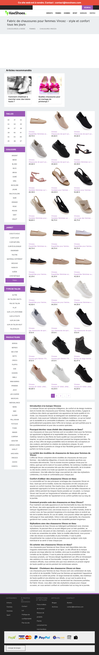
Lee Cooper (14, 394)
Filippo (14, 364)
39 (8, 132)
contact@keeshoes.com (68, 2)
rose (15, 206)
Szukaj (87, 7)
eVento (15, 466)
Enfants (9, 603)
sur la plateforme (14, 312)
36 (8, 128)
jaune (14, 189)
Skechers (14, 453)
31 (14, 120)
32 (21, 120)
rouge (14, 211)
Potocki (14, 424)
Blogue (54, 603)
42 (8, 137)
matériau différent (14, 259)
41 (21, 132)
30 (8, 120)
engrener (14, 250)
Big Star (14, 352)
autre (14, 295)
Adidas (14, 343)
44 (21, 137)
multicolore (14, 194)
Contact (24, 606)
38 (21, 128)
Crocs (14, 360)
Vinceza (14, 458)
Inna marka (14, 381)
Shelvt (14, 449)
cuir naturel (14, 242)
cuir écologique (14, 246)
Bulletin (69, 603)
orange (15, 202)
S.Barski (14, 436)
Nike (14, 411)
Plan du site (26, 623)
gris (14, 181)
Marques (83, 13)
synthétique (15, 276)
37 (15, 128)
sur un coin (14, 320)
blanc (14, 164)
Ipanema (14, 386)
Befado (15, 347)
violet (14, 219)
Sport (8, 615)
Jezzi (15, 390)
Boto (15, 356)
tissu (14, 280)
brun (15, 172)
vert (15, 215)
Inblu (14, 377)
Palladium (14, 419)
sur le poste (15, 316)
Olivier (14, 415)
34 (15, 124)
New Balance (14, 403)
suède (14, 272)
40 (15, 132)
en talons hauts (14, 299)
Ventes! (92, 13)
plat (15, 308)
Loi (23, 610)
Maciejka (14, 398)
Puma (14, 428)
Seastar (14, 441)
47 (21, 141)
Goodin (15, 373)
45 (8, 141)
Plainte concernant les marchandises (42, 625)
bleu (15, 168)
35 (21, 124)
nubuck (14, 267)
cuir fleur (14, 238)
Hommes (10, 611)
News (15, 407)
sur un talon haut (14, 325)
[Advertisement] (49, 51)
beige (15, 160)
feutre (14, 255)
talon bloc (14, 329)
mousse (14, 263)
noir (14, 198)
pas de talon (15, 303)
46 (15, 141)
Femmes (9, 607)
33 (8, 124)
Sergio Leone (14, 445)
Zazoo (14, 462)
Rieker (14, 432)
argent (15, 155)
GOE (14, 369)
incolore (14, 185)
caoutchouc (14, 234)
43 (15, 137)
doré (15, 177)
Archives (55, 607)
